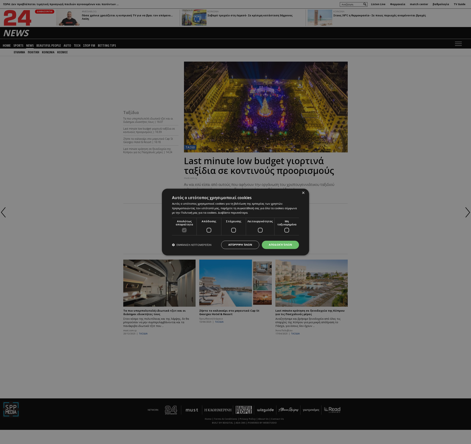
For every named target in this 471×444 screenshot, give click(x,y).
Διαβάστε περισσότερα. (233, 213)
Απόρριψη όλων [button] (240, 244)
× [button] (303, 193)
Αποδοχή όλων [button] (280, 244)
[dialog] (235, 222)
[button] (191, 245)
